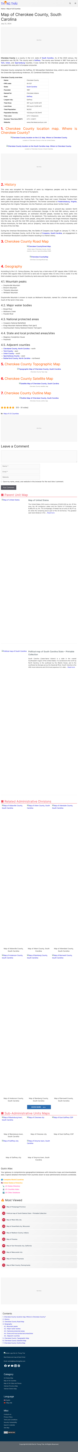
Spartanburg (20, 63)
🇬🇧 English (7, 1400)
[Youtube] (12, 1366)
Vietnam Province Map (11, 1386)
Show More (36, 1107)
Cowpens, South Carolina (52, 233)
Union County (8, 353)
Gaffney (37, 60)
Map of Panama (12, 1239)
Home (3, 9)
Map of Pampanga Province (16, 1207)
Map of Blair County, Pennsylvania (18, 1265)
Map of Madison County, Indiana (18, 1233)
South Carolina (48, 58)
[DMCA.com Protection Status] (9, 1433)
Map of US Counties (13, 9)
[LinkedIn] (15, 1366)
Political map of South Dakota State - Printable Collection (26, 1213)
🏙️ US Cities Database (11, 1193)
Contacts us (7, 1414)
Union (8, 63)
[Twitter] (8, 1366)
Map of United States (38, 500)
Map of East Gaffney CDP (64, 1134)
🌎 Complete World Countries (12, 1180)
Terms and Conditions (10, 1419)
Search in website (9, 1425)
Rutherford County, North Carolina (16, 358)
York (2, 63)
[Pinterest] (18, 1366)
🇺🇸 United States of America (11, 1183)
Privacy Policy (8, 1417)
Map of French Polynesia (15, 1259)
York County (8, 351)
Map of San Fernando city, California (19, 1246)
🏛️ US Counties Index (11, 1189)
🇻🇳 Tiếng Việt (8, 1403)
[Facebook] (5, 1366)
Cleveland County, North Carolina (16, 349)
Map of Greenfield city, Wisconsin (18, 1226)
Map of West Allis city (14, 1220)
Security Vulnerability (10, 1422)
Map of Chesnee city (39, 1134)
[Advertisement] (39, 40)
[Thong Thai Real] (9, 3)
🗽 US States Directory (11, 1186)
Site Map (6, 1427)
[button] (70, 3)
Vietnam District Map (10, 1388)
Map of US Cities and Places (12, 1383)
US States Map (8, 1378)
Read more (51, 513)
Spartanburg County (11, 356)
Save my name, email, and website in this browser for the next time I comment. (33, 482)
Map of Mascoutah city (14, 1252)
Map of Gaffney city (13, 1157)
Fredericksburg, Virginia (67, 202)
